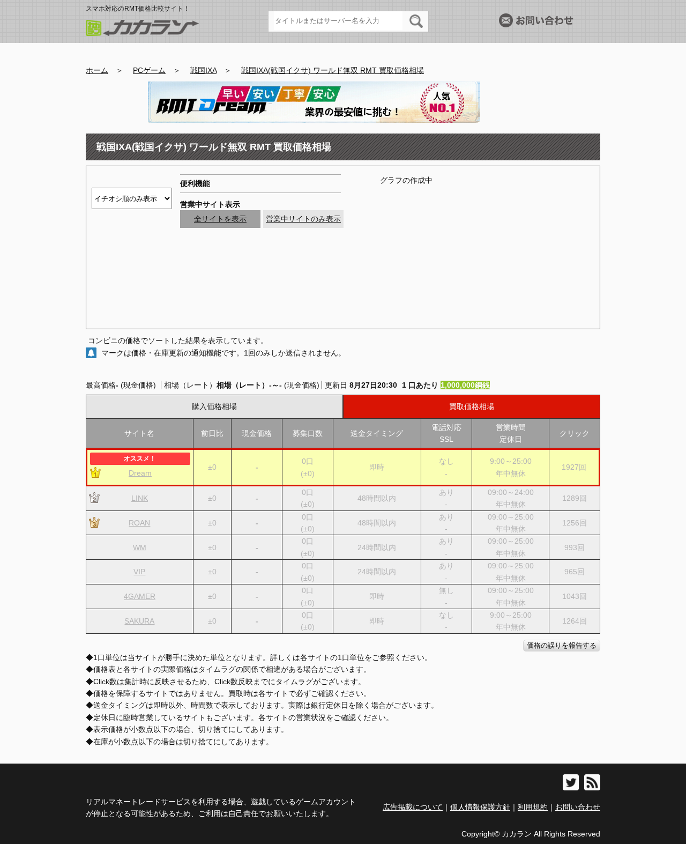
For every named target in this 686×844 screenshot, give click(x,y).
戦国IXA (203, 70)
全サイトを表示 (220, 218)
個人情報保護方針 (480, 807)
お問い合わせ (577, 807)
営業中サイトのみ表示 (303, 218)
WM (139, 547)
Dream (140, 473)
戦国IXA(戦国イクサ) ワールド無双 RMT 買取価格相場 (332, 70)
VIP (139, 571)
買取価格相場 (471, 406)
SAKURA (139, 621)
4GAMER (139, 596)
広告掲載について (413, 807)
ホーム (97, 70)
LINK (139, 498)
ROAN (139, 523)
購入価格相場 (214, 406)
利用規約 (533, 807)
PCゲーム (149, 70)
